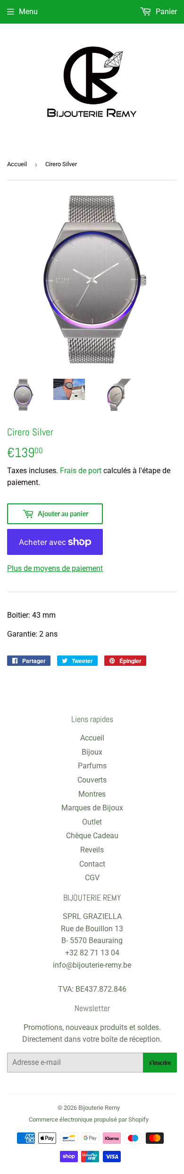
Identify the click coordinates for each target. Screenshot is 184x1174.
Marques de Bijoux (92, 807)
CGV (92, 877)
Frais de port (80, 470)
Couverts (92, 779)
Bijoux (92, 752)
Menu (28, 11)
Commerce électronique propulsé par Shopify (89, 1119)
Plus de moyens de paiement (55, 568)
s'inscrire (160, 1062)
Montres (92, 794)
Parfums (92, 765)
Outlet (92, 821)
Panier (165, 11)
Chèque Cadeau (92, 835)
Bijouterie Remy (99, 1107)
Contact (92, 863)
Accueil (17, 164)
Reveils (92, 849)
